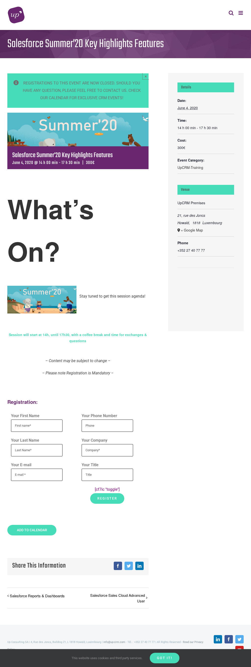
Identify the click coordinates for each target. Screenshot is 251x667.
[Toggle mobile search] (231, 12)
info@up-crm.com (114, 642)
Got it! (164, 658)
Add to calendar (32, 530)
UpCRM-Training (190, 167)
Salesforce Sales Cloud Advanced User (117, 598)
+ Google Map (192, 230)
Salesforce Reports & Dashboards (37, 595)
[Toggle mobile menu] (241, 12)
